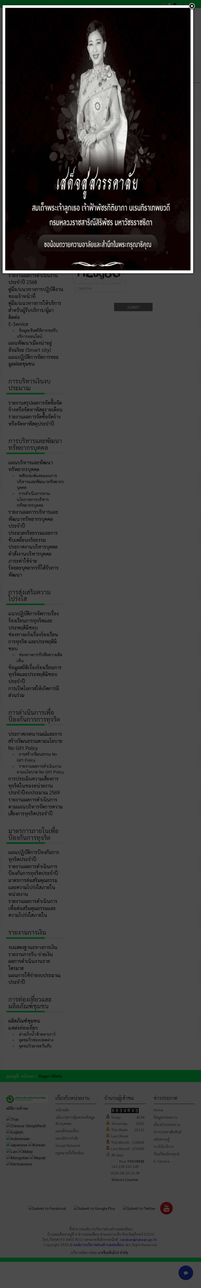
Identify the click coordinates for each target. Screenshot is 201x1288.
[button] (192, 6)
